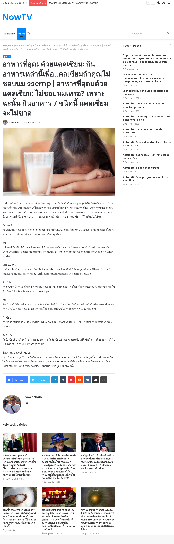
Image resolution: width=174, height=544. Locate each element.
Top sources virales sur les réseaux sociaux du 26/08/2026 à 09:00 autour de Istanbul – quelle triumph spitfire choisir (147, 60)
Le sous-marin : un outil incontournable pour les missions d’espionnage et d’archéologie (143, 78)
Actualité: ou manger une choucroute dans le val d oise (146, 118)
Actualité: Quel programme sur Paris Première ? (145, 179)
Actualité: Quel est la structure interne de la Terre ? (147, 143)
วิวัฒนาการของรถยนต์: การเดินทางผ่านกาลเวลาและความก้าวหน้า (81, 3)
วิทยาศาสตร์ (9, 33)
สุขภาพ (21, 33)
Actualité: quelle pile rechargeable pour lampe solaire (144, 105)
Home (8, 45)
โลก (29, 33)
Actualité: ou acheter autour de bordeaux (142, 131)
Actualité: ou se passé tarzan (141, 167)
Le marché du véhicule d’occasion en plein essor (146, 92)
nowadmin (14, 122)
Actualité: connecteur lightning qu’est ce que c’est (147, 156)
